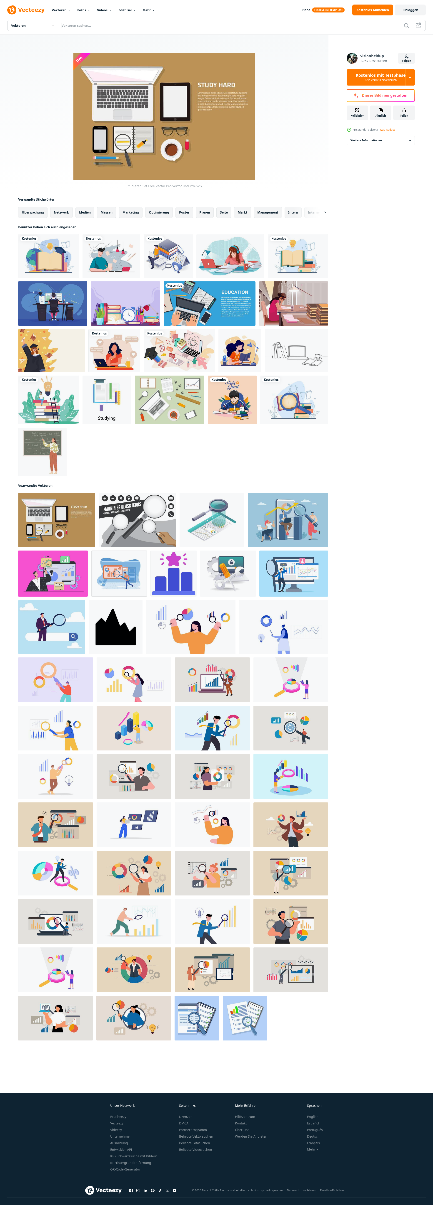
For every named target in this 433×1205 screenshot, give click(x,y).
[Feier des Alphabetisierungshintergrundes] (125, 303)
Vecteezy (116, 1123)
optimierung (159, 212)
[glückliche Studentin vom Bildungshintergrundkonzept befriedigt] (51, 350)
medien (85, 212)
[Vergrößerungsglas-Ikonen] (137, 520)
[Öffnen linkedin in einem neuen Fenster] (145, 1190)
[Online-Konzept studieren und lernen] (111, 256)
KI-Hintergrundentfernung (130, 1163)
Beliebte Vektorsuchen (196, 1136)
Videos (102, 10)
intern (293, 212)
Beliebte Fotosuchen (194, 1143)
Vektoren (59, 10)
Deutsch (313, 1136)
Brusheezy (118, 1116)
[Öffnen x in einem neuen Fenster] (167, 1190)
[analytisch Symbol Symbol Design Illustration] (116, 627)
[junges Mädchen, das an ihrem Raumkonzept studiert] (230, 256)
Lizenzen (186, 1116)
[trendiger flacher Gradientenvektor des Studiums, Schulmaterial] (107, 400)
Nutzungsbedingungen (267, 1190)
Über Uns (242, 1130)
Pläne (306, 10)
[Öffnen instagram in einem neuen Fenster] (138, 1190)
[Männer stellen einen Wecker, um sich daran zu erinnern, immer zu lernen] (168, 256)
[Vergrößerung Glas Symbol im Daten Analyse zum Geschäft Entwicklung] (212, 520)
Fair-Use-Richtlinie (332, 1190)
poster (184, 212)
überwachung (33, 212)
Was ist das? (387, 130)
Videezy (116, 1130)
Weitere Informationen (366, 140)
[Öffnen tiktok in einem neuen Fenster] (160, 1190)
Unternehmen (121, 1136)
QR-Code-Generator (125, 1169)
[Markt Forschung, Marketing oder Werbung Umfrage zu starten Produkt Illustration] (190, 627)
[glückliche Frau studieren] (239, 350)
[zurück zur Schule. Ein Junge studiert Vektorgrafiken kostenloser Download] (232, 400)
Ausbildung (119, 1143)
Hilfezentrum (245, 1116)
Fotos (81, 10)
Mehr (147, 10)
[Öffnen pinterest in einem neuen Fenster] (153, 1190)
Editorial (125, 10)
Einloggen (410, 10)
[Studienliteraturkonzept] (48, 256)
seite (224, 212)
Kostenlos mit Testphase (381, 77)
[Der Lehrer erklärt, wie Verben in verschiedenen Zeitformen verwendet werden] (42, 452)
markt (242, 212)
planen (204, 212)
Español (313, 1123)
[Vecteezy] (26, 10)
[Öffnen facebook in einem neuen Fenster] (131, 1190)
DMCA (183, 1123)
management (267, 212)
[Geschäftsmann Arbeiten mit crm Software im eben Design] (293, 574)
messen (107, 212)
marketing (131, 212)
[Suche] (406, 25)
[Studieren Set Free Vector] (56, 520)
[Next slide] (321, 212)
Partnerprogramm (193, 1130)
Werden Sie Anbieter (251, 1136)
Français (313, 1143)
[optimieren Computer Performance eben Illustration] (228, 574)
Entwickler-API (121, 1149)
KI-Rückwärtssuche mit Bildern (133, 1156)
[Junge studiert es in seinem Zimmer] (52, 303)
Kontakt (241, 1123)
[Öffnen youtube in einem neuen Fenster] (174, 1190)
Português (315, 1130)
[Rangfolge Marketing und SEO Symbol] (173, 574)
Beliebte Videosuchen (195, 1149)
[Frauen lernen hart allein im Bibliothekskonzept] (293, 303)
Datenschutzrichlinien (301, 1190)
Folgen (406, 61)
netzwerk (61, 212)
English (312, 1116)
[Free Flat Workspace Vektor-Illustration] (169, 400)
